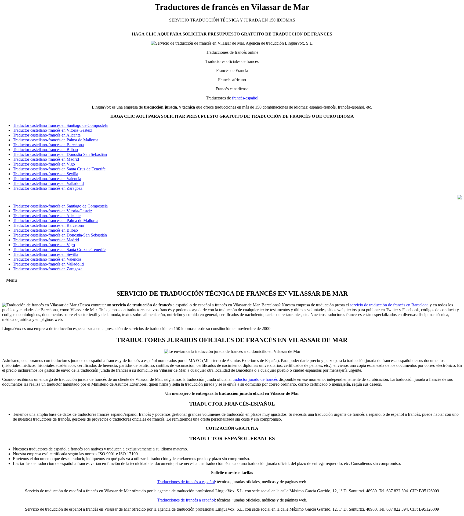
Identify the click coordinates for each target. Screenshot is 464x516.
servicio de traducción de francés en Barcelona (389, 305)
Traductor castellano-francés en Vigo (44, 164)
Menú (11, 280)
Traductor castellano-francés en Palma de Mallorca (55, 140)
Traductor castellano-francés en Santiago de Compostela (60, 125)
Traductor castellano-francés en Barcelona (48, 144)
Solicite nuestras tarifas (232, 472)
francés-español (245, 98)
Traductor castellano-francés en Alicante (47, 135)
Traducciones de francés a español (186, 481)
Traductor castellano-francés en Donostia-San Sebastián (60, 154)
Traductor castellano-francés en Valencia (47, 178)
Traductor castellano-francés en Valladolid (48, 183)
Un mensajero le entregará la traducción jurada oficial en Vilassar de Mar (232, 393)
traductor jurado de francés (255, 379)
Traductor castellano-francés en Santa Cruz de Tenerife (59, 169)
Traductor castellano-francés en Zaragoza (47, 188)
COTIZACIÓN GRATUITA (232, 428)
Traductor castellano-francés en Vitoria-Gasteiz (52, 130)
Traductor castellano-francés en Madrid (46, 159)
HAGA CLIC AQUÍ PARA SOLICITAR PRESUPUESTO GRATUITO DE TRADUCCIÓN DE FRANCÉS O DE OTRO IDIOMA (232, 116)
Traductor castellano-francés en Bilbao (45, 149)
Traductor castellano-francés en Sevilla (45, 173)
